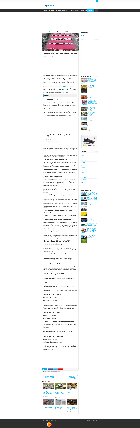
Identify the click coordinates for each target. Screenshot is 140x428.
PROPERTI (91, 10)
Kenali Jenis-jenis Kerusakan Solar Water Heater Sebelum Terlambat (92, 209)
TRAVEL (72, 10)
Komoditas (84, 167)
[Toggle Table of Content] (74, 96)
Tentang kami (58, 0)
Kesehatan (84, 165)
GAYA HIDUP (51, 10)
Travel (83, 186)
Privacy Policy (76, 0)
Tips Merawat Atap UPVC (57, 371)
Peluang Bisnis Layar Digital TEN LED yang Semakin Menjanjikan (91, 219)
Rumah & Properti (49, 31)
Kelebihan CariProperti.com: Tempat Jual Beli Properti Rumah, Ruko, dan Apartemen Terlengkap (48, 392)
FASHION (59, 10)
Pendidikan (84, 181)
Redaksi (63, 0)
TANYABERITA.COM (94, 420)
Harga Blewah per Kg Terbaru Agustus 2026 (91, 86)
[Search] (97, 1)
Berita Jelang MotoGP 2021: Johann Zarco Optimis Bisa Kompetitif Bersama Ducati (92, 198)
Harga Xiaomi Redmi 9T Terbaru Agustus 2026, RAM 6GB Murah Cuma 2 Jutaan (92, 193)
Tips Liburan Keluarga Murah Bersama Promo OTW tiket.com (91, 113)
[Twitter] (88, 420)
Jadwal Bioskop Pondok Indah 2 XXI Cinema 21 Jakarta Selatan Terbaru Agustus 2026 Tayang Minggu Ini (88, 230)
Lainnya (83, 170)
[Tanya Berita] (48, 5)
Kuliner (83, 169)
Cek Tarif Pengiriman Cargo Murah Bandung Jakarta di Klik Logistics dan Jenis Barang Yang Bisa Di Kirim (92, 214)
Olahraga (84, 174)
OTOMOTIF (65, 10)
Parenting (84, 177)
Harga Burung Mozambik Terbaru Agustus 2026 (91, 240)
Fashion (83, 157)
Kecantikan (84, 164)
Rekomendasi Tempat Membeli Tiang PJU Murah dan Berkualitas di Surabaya (91, 91)
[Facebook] (87, 420)
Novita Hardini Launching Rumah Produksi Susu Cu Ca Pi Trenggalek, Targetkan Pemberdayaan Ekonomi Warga (89, 102)
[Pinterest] (89, 420)
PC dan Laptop (84, 179)
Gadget (83, 158)
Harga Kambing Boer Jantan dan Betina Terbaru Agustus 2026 (92, 108)
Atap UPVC (62, 86)
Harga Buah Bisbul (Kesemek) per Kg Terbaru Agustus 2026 (92, 96)
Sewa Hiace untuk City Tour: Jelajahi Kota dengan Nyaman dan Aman (92, 123)
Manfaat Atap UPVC (48, 371)
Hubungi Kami (82, 0)
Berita (83, 153)
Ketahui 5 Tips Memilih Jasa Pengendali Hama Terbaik (71, 391)
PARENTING (84, 10)
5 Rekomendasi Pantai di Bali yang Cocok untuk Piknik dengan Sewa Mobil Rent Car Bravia (70, 376)
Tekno (83, 184)
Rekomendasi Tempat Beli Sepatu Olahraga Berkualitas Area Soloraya (92, 224)
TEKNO (45, 10)
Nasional (83, 172)
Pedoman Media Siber (69, 0)
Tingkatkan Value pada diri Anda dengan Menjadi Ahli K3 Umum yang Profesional (50, 376)
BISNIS (77, 10)
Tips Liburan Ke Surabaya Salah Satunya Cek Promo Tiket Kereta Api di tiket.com (92, 127)
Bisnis (83, 155)
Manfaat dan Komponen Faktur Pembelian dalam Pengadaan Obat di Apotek (92, 118)
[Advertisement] (70, 21)
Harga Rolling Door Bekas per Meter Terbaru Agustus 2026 (60, 407)
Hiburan (83, 162)
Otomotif (83, 175)
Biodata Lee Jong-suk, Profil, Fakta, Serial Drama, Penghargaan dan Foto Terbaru (91, 204)
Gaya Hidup (84, 160)
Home (54, 0)
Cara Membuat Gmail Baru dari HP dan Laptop (92, 236)
